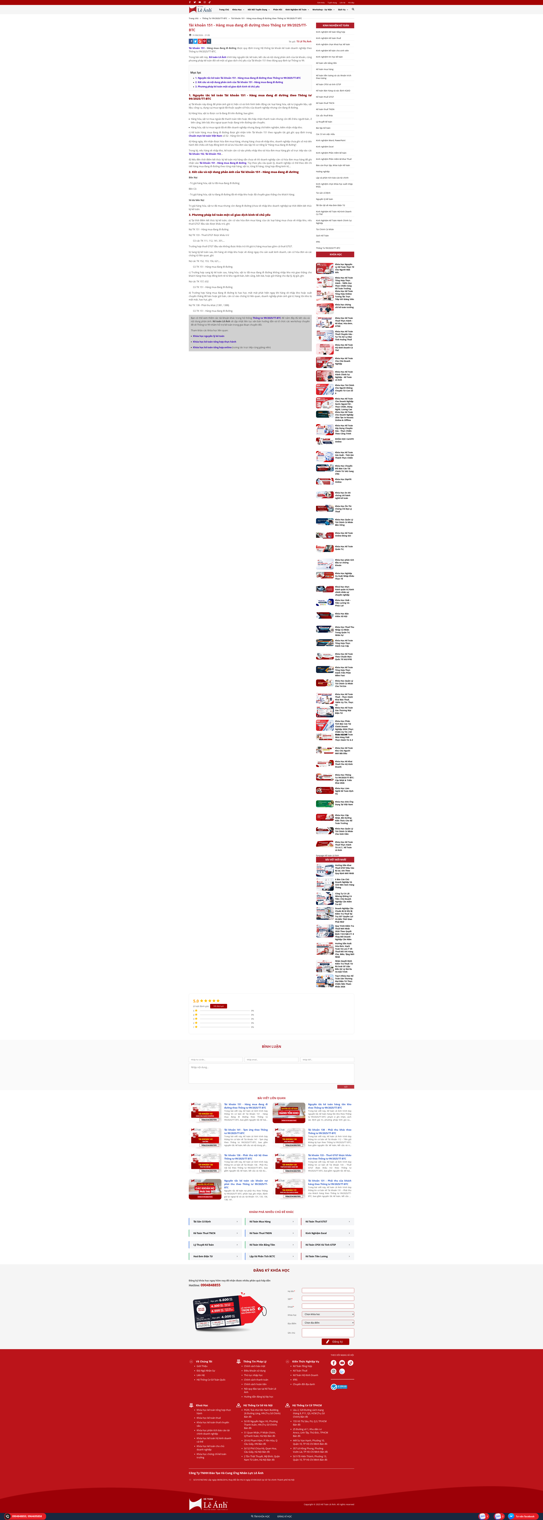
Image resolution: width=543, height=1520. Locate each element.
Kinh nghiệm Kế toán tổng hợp (330, 32)
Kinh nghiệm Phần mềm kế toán (331, 152)
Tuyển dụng (332, 2)
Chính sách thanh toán (256, 1379)
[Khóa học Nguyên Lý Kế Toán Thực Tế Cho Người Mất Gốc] (325, 268)
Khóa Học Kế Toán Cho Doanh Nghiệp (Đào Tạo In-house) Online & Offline (344, 416)
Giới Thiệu (202, 1366)
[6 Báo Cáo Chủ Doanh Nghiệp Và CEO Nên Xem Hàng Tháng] (325, 884)
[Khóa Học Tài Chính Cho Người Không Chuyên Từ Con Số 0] (325, 389)
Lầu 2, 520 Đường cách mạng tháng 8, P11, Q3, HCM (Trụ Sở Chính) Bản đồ (309, 1413)
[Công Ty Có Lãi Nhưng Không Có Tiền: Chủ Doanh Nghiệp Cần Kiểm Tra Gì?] (325, 898)
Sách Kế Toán (322, 235)
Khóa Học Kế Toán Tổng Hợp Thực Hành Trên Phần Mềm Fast (344, 671)
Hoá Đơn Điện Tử (203, 1256)
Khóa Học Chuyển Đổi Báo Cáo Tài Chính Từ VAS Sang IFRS (344, 469)
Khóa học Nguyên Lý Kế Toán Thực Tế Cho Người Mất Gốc (344, 268)
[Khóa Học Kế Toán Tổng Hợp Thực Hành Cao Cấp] (325, 642)
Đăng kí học (284, 1516)
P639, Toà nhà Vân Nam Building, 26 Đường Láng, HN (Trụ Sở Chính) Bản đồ (262, 1413)
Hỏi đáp (351, 2)
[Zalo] (342, 1371)
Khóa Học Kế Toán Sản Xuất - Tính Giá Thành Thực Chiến (344, 455)
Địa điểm (292, 1323)
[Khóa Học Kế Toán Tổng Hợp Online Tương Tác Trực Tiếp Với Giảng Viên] (325, 295)
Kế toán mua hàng (324, 69)
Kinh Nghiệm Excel (316, 1233)
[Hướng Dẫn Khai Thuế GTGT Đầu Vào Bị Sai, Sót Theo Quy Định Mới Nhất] (325, 870)
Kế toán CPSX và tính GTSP (328, 84)
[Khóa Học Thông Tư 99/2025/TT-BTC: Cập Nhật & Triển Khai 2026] (325, 777)
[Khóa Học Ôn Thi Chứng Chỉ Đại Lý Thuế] (325, 508)
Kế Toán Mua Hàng (260, 1221)
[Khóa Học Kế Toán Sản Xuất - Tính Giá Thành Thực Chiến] (325, 456)
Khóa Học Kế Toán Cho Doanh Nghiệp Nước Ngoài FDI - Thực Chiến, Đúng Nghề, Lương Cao (344, 404)
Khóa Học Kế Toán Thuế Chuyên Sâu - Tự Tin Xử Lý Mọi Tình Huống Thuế (344, 335)
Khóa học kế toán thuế (209, 1417)
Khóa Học (237, 9)
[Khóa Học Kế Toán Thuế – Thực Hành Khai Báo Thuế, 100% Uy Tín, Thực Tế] (325, 698)
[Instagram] (205, 2)
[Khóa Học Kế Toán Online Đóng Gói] (325, 535)
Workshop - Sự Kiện (323, 9)
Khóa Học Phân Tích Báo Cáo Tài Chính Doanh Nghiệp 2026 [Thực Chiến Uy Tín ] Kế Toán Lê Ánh (344, 728)
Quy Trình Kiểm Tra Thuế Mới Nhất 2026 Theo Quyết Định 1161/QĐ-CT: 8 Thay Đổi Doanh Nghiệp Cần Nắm (344, 933)
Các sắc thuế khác (324, 115)
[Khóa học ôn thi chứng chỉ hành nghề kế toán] (325, 494)
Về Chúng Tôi (204, 1361)
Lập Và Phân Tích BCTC (262, 1256)
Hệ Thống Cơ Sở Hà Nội (258, 1405)
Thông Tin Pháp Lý (254, 1361)
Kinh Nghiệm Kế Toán (296, 9)
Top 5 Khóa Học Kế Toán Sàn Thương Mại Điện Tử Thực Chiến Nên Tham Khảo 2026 (344, 981)
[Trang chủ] (200, 9)
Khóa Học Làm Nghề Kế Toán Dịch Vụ (344, 791)
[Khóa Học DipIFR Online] (325, 481)
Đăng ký (337, 1341)
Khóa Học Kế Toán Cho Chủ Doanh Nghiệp (344, 361)
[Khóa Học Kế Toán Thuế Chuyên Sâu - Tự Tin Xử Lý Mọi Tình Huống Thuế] (325, 335)
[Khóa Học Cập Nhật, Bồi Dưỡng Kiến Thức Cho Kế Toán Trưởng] (325, 817)
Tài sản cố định (323, 193)
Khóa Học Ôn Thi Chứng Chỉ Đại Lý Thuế (343, 509)
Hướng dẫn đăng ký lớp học (258, 1396)
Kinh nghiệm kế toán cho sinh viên (332, 50)
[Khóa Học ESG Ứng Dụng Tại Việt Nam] (325, 803)
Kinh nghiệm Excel (325, 146)
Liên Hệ (201, 1375)
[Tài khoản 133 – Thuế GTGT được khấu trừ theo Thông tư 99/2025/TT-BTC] (289, 1173)
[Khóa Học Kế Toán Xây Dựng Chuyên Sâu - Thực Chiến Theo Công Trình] (325, 429)
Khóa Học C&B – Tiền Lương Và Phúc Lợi (343, 603)
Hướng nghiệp (323, 171)
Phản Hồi (277, 9)
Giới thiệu (321, 2)
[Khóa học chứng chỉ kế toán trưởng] (325, 308)
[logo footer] (208, 1510)
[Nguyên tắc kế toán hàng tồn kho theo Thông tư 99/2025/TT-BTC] (289, 1122)
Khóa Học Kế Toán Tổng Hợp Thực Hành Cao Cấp (344, 643)
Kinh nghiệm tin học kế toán (329, 56)
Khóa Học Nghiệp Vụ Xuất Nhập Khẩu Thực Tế (344, 576)
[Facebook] (190, 2)
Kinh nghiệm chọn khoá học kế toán (333, 44)
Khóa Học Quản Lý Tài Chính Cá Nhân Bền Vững (344, 522)
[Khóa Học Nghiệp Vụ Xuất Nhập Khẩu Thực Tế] (325, 575)
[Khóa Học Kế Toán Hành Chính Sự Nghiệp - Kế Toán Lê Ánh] (325, 375)
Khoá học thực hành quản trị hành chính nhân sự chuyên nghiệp (344, 590)
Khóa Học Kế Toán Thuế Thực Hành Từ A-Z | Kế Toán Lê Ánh (344, 846)
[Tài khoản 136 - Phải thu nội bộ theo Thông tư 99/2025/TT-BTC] (205, 1173)
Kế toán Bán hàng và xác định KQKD (333, 90)
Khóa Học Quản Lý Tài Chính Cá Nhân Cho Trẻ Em (344, 683)
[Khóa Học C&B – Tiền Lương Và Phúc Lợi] (325, 602)
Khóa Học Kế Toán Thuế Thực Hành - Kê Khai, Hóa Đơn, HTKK (344, 322)
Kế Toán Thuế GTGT (316, 1221)
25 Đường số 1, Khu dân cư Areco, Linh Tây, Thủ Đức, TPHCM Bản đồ (310, 1433)
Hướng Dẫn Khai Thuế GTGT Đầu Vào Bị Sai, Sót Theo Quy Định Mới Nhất (344, 869)
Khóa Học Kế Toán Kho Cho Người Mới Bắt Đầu (344, 751)
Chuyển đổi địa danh (304, 1384)
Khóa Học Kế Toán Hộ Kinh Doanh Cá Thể (344, 348)
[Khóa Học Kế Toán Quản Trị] (325, 548)
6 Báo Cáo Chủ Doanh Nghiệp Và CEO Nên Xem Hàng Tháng (344, 883)
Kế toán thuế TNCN (325, 103)
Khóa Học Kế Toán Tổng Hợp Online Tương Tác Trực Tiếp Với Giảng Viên (344, 295)
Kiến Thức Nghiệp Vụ (305, 1361)
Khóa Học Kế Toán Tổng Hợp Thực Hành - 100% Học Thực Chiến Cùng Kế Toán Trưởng (344, 283)
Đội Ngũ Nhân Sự (206, 1370)
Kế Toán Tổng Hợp (302, 1366)
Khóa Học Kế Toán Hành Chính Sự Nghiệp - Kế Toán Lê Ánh (344, 375)
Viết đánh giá (219, 1006)
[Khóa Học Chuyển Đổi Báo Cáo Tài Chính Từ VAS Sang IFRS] (325, 467)
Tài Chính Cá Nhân (325, 229)
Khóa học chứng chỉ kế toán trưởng (344, 306)
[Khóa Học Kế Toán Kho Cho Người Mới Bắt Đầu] (325, 750)
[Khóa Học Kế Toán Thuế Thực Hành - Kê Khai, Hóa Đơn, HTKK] (325, 322)
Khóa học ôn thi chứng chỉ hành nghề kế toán (343, 495)
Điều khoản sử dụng (255, 1370)
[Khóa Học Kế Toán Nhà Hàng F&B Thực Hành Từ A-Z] (325, 736)
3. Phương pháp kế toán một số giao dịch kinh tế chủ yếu (227, 86)
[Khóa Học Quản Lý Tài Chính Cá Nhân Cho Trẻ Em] (325, 682)
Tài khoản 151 (197, 48)
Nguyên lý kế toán (324, 199)
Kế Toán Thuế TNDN (261, 1233)
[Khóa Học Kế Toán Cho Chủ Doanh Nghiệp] (325, 362)
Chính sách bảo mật (254, 1366)
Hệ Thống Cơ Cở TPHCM (307, 1405)
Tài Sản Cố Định (202, 1221)
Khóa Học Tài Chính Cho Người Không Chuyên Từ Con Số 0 (344, 389)
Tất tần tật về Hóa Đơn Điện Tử (330, 205)
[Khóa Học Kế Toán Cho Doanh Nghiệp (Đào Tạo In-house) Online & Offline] (325, 414)
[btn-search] (353, 9)
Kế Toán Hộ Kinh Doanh (305, 1375)
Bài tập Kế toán (323, 128)
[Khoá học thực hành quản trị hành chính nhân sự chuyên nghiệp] (325, 588)
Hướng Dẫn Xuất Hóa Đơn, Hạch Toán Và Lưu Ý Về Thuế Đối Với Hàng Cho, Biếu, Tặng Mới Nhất (344, 950)
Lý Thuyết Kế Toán (203, 1244)
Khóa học (292, 1315)
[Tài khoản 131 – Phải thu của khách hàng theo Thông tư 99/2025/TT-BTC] (289, 1198)
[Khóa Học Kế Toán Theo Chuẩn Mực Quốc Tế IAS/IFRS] (325, 656)
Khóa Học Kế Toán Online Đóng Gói (344, 534)
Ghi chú (291, 1332)
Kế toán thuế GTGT (325, 96)
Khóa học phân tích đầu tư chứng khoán (344, 563)
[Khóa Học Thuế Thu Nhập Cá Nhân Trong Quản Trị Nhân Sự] (325, 629)
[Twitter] (195, 2)
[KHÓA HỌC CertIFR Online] (325, 441)
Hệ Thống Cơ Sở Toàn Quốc (211, 1379)
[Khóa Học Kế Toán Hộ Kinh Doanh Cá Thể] (325, 349)
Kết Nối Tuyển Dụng (258, 9)
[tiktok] (210, 2)
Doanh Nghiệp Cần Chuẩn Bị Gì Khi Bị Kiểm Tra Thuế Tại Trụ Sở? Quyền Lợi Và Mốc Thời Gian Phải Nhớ (344, 915)
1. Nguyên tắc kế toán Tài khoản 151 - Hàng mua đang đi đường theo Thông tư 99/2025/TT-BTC (248, 77)
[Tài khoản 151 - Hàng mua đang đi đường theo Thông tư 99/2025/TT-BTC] (205, 1122)
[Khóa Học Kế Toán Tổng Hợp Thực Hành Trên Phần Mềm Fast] (325, 669)
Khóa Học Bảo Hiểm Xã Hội (342, 615)
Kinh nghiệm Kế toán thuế (328, 38)
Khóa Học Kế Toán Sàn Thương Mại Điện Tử (344, 710)
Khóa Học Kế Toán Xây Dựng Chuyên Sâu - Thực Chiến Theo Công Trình (344, 429)
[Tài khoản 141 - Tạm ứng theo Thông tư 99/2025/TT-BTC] (205, 1147)
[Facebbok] (333, 1363)
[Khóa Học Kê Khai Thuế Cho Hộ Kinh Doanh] (325, 763)
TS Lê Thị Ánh (304, 41)
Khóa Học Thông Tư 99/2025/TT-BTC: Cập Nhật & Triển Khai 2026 (344, 779)
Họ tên (291, 1291)
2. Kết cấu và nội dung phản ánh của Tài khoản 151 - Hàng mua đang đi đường (239, 82)
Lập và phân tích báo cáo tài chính (332, 177)
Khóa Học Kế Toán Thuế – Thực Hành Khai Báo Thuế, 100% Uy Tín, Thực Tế (344, 699)
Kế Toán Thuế (300, 1370)
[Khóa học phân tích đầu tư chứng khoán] (325, 564)
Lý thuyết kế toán (324, 121)
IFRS (318, 241)
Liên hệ (342, 2)
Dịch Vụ (342, 9)
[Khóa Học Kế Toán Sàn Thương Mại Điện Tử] (325, 711)
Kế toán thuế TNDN (325, 109)
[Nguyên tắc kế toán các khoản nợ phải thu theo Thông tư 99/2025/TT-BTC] (205, 1198)
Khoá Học (202, 1405)
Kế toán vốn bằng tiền (326, 63)
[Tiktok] (350, 1363)
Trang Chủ (224, 9)
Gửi (345, 1087)
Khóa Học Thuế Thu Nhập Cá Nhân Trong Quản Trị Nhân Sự (344, 631)
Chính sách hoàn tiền (255, 1384)
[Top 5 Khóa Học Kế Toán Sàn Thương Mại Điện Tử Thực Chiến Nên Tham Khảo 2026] (325, 980)
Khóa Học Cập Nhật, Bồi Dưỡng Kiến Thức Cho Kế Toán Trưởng (343, 819)
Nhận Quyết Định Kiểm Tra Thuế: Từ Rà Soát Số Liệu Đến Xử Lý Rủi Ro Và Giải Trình (344, 966)
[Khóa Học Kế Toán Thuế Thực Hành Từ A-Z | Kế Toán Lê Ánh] (325, 844)
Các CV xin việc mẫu (325, 134)
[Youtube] (200, 2)
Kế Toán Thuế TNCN (204, 1233)
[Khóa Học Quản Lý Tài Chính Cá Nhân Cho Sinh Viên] (325, 830)
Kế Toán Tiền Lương (317, 1256)
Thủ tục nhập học (253, 1375)
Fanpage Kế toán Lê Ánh (327, 855)
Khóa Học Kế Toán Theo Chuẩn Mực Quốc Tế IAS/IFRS (344, 657)
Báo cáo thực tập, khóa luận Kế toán (333, 165)
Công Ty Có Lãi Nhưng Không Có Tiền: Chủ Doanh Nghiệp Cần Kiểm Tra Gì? (343, 899)
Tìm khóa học (261, 1516)
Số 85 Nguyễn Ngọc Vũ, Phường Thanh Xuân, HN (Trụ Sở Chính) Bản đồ (261, 1425)
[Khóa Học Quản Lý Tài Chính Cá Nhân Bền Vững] (325, 521)
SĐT (290, 1299)
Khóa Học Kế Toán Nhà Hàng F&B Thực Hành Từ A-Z (344, 737)
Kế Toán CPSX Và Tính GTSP (321, 1244)
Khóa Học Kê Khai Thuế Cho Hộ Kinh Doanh (344, 764)
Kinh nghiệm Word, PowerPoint (330, 140)
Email (291, 1306)
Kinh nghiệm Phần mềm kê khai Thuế (334, 159)
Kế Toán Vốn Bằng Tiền (262, 1244)
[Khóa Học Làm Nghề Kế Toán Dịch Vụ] (325, 790)
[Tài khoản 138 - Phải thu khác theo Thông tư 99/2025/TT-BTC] (289, 1147)
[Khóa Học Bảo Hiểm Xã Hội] (325, 615)
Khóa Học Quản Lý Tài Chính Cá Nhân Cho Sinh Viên (344, 831)
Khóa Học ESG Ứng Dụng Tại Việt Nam (344, 803)
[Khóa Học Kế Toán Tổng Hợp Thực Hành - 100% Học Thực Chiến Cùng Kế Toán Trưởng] (325, 281)
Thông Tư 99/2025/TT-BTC (328, 248)
